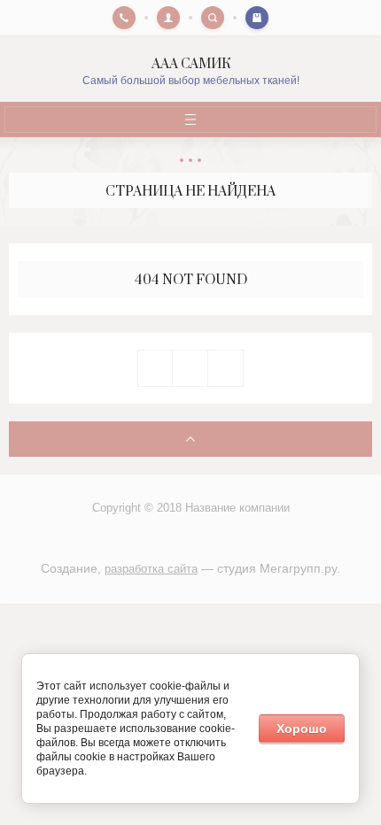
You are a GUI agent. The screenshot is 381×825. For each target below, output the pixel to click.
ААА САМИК (191, 64)
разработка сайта (151, 568)
